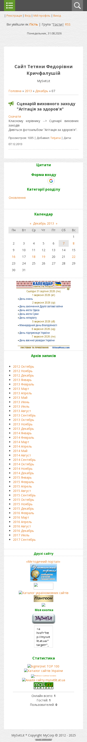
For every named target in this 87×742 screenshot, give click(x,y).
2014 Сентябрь (24, 460)
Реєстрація (14, 16)
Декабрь (41, 91)
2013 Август (22, 411)
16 (13, 257)
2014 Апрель (22, 446)
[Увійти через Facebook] (43, 181)
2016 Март (21, 517)
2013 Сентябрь (24, 415)
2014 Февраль (23, 437)
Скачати (14, 116)
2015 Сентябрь (24, 495)
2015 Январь (22, 477)
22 (73, 257)
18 (33, 257)
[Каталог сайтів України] (43, 671)
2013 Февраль (23, 384)
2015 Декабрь (23, 508)
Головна (14, 91)
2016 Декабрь (23, 531)
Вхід (28, 16)
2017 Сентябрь (24, 539)
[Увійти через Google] (51, 180)
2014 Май (20, 451)
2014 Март (21, 442)
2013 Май (20, 397)
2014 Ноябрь (23, 468)
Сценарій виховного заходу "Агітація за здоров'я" (46, 106)
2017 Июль (21, 535)
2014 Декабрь (23, 473)
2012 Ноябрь (23, 371)
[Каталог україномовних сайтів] (43, 593)
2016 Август (22, 526)
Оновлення (17, 197)
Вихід (57, 16)
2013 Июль (21, 406)
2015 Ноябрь (23, 504)
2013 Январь (22, 380)
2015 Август (22, 491)
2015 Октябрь (23, 499)
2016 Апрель (22, 522)
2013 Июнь (21, 402)
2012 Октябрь (23, 366)
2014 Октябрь (23, 464)
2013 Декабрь (23, 428)
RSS (67, 24)
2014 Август (22, 455)
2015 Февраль (23, 482)
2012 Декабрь (23, 375)
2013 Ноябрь (23, 424)
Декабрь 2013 (43, 223)
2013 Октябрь (23, 420)
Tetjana (55, 138)
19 (43, 257)
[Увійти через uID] (35, 181)
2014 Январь (22, 433)
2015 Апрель (22, 486)
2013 (28, 91)
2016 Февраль (23, 513)
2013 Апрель (22, 393)
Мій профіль (41, 16)
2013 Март (21, 389)
